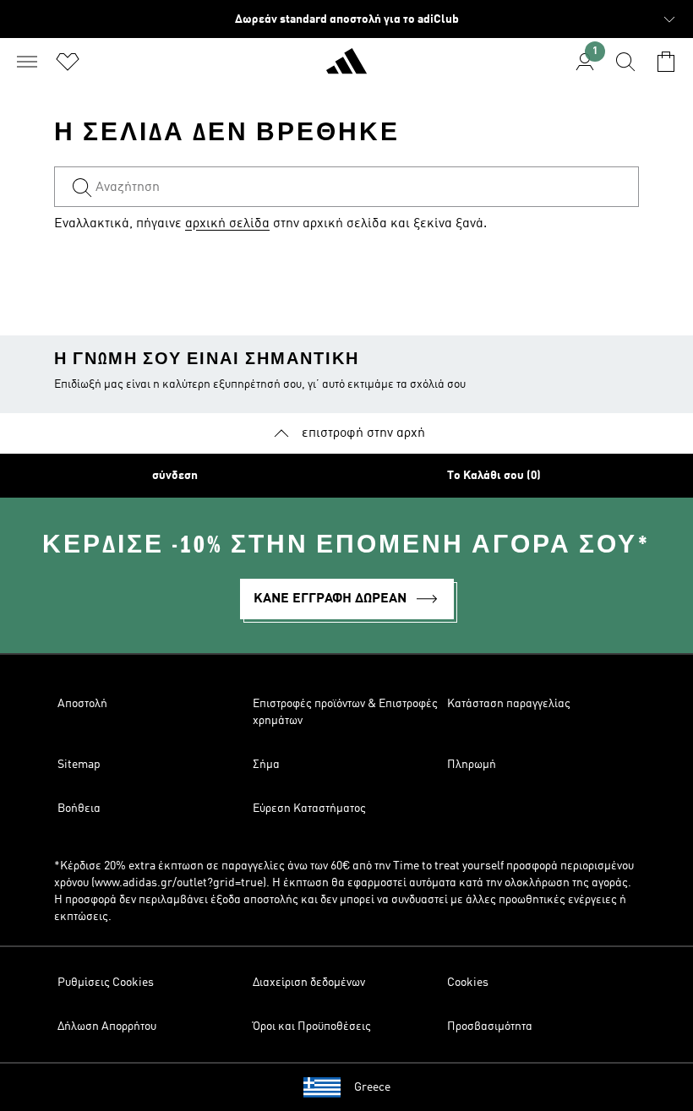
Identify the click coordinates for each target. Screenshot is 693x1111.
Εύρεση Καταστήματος (309, 808)
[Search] (625, 61)
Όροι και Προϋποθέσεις (312, 1026)
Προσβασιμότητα (489, 1026)
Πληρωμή (471, 765)
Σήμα (266, 765)
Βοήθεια (79, 808)
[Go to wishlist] (67, 61)
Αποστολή (82, 704)
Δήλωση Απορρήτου (106, 1026)
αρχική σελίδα (227, 224)
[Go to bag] (666, 61)
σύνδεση (175, 476)
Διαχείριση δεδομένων (309, 982)
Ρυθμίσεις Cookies (105, 982)
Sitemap (79, 765)
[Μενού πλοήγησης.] (27, 61)
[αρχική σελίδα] (346, 68)
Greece (372, 1087)
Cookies (467, 982)
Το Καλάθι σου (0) (494, 476)
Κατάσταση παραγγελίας (508, 704)
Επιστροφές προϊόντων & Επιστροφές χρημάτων (345, 712)
